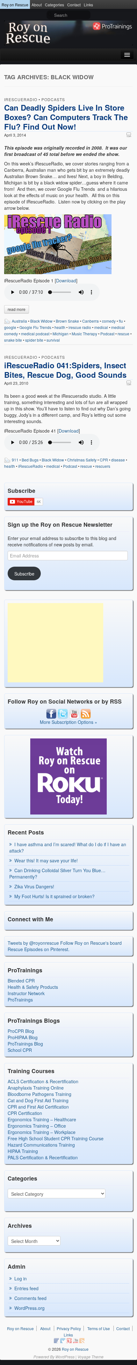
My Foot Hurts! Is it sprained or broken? (54, 896)
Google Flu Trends (35, 327)
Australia (19, 321)
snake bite (13, 340)
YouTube (75, 1340)
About (37, 4)
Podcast (107, 333)
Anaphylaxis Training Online (36, 1088)
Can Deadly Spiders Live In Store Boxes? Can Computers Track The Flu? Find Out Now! (66, 117)
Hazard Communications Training (41, 1145)
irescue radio (79, 327)
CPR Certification (25, 1113)
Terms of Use (98, 1328)
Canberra (90, 321)
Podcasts (53, 99)
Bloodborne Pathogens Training (39, 1094)
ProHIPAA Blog (23, 1037)
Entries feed (26, 1288)
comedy (109, 321)
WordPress (65, 1356)
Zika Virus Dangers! (34, 886)
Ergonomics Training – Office (37, 1126)
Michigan (60, 333)
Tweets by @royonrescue (33, 943)
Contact (74, 4)
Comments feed (30, 1298)
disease (118, 459)
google (10, 327)
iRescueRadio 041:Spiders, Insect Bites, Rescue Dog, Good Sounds (65, 370)
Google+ (69, 1340)
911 (15, 459)
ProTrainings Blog (25, 1043)
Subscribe (24, 573)
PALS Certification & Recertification (43, 1157)
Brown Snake (67, 321)
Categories (54, 4)
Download (66, 280)
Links (88, 4)
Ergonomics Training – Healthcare (42, 1119)
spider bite (34, 340)
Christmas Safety (82, 459)
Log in (20, 1278)
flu (121, 321)
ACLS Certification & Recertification (43, 1081)
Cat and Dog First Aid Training (38, 1100)
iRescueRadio (20, 99)
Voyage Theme (90, 1356)
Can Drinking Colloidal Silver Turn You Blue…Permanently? (57, 873)
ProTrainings (20, 999)
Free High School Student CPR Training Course (56, 1138)
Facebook (56, 1340)
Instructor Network (26, 993)
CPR (104, 459)
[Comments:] (129, 134)
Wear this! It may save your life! (46, 860)
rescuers (102, 466)
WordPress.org (29, 1308)
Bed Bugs (30, 459)
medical (101, 327)
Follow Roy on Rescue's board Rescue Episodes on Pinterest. (65, 946)
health (59, 327)
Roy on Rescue (15, 4)
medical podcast (35, 333)
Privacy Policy (69, 1328)
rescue (123, 333)
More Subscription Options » (68, 722)
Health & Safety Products (33, 987)
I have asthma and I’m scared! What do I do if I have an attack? (67, 847)
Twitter (62, 1340)
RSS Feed (81, 1340)
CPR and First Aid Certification (38, 1107)
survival (53, 340)
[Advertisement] (55, 642)
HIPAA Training (23, 1151)
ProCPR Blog (21, 1031)
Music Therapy (84, 333)
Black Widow (41, 321)
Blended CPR (21, 980)
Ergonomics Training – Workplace (42, 1132)
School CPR (20, 1050)
